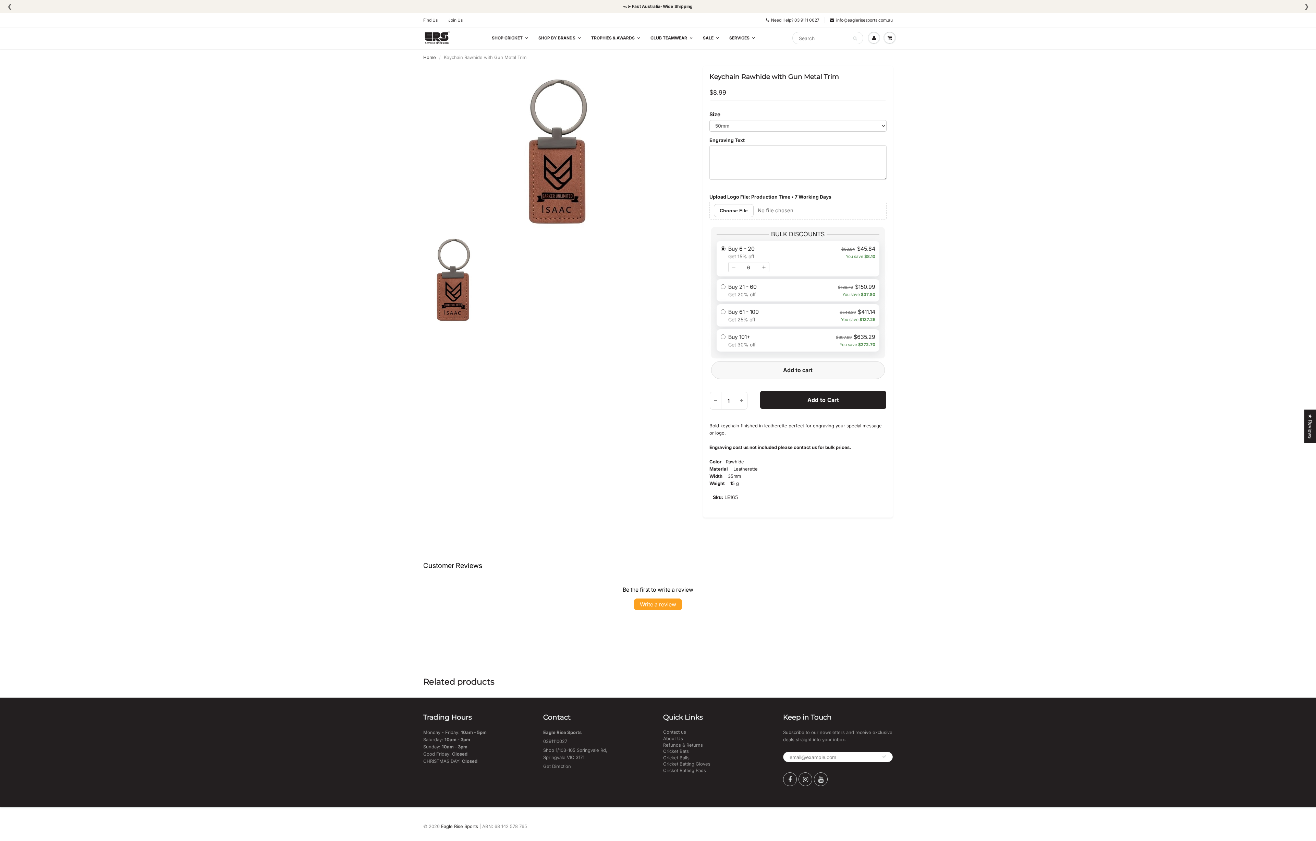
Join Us (455, 20)
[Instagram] (805, 779)
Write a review (658, 604)
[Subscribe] (884, 756)
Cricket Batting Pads (684, 770)
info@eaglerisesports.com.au (864, 20)
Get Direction (557, 766)
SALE (708, 37)
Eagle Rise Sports (459, 826)
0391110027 (555, 741)
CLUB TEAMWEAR (668, 37)
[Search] (855, 38)
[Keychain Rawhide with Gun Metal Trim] (558, 151)
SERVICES (739, 37)
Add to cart (798, 370)
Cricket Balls (676, 757)
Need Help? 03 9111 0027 (795, 20)
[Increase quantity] (764, 267)
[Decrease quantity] (734, 267)
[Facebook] (790, 779)
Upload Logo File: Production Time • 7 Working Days (770, 197)
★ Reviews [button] (1310, 426)
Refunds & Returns (683, 745)
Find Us (430, 20)
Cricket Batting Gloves (686, 764)
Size (714, 114)
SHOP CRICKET (507, 37)
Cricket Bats (676, 751)
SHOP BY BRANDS (556, 37)
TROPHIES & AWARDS (613, 37)
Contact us (674, 732)
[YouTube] (821, 779)
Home (429, 57)
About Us (673, 738)
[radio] (798, 258)
